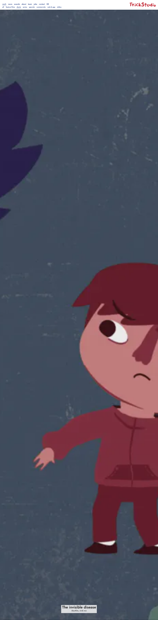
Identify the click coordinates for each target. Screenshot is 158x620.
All (3, 7)
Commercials (41, 7)
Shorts (19, 7)
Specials (32, 7)
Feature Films (10, 7)
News (10, 4)
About (24, 4)
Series (25, 7)
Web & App (51, 7)
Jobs (35, 4)
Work (4, 4)
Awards (17, 4)
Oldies (59, 7)
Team (30, 4)
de (48, 4)
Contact (42, 4)
